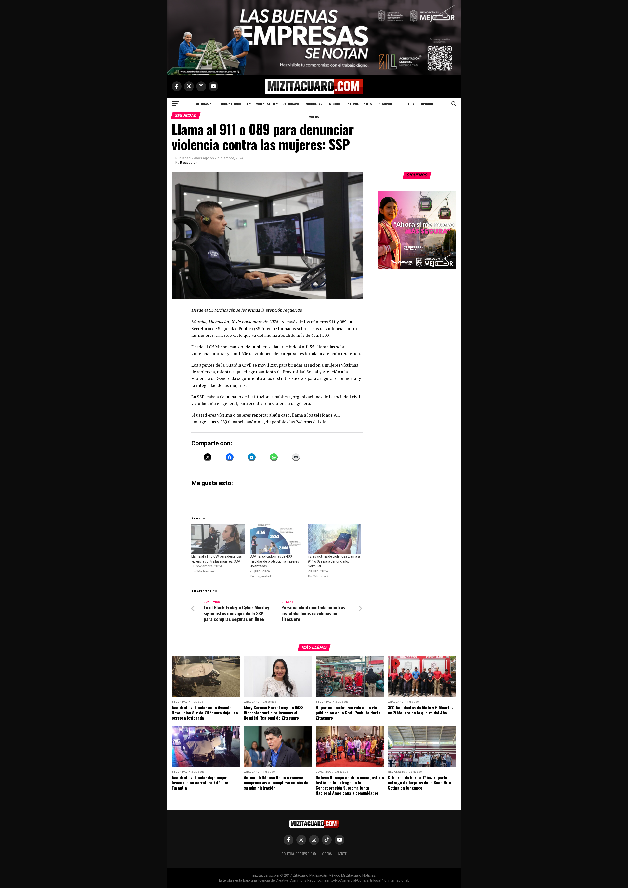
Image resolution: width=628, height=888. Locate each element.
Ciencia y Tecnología (232, 103)
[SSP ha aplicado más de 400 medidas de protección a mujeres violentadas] (276, 539)
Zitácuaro (291, 103)
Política (407, 103)
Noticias (202, 103)
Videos (314, 116)
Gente (342, 853)
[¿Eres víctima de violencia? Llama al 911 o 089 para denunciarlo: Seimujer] (334, 539)
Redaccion (188, 163)
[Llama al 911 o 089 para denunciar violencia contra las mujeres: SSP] (218, 539)
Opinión (427, 103)
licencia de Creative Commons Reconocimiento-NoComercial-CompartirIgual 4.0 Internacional (333, 880)
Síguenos (417, 175)
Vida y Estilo (265, 103)
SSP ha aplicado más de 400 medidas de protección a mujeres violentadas (274, 561)
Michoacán (314, 103)
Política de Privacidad (299, 853)
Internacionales (359, 103)
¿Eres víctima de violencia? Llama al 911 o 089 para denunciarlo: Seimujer (334, 561)
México (334, 103)
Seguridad (386, 103)
